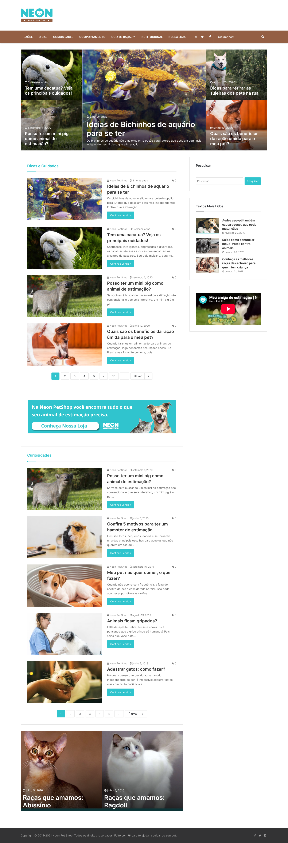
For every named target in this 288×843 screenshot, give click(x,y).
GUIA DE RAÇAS (121, 37)
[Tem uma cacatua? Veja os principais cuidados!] (64, 248)
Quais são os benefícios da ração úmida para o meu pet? (234, 138)
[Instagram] (195, 37)
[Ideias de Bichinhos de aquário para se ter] (64, 199)
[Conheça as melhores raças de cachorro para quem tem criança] (207, 265)
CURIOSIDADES (63, 37)
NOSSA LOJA (177, 37)
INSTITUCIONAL (152, 37)
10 (113, 376)
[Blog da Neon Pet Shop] (36, 15)
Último (138, 376)
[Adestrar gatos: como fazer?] (64, 682)
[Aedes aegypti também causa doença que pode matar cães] (207, 225)
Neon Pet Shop (118, 180)
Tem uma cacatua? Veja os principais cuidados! (49, 91)
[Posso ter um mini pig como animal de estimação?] (64, 296)
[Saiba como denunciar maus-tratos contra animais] (207, 245)
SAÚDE (28, 37)
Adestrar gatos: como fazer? (136, 669)
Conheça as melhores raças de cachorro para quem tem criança (239, 263)
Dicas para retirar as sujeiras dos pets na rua (234, 91)
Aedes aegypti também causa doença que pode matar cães (239, 224)
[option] (144, 100)
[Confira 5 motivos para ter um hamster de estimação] (64, 537)
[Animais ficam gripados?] (64, 634)
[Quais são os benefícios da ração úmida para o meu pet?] (64, 344)
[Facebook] (210, 37)
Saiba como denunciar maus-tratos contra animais (238, 244)
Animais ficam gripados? (132, 620)
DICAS (43, 37)
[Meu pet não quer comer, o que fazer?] (64, 585)
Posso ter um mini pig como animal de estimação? (47, 138)
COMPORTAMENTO (92, 37)
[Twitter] (202, 37)
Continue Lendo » (120, 215)
